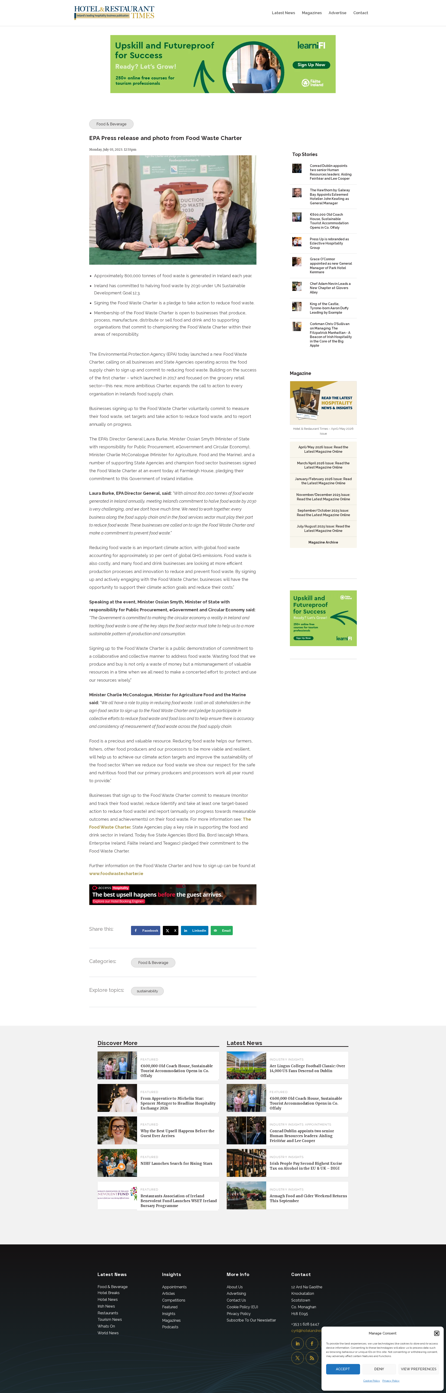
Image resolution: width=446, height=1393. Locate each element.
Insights (168, 1314)
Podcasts (170, 1327)
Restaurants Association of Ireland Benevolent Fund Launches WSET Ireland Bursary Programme (179, 1201)
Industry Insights (287, 1059)
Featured (150, 1059)
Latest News (283, 13)
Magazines (312, 13)
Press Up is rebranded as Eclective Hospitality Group (329, 243)
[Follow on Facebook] (312, 1343)
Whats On (106, 1326)
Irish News (106, 1306)
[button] (436, 1333)
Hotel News (108, 1299)
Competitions (173, 1300)
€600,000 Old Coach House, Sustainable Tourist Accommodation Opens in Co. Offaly (177, 1071)
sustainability (147, 991)
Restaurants (108, 1313)
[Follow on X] (297, 1358)
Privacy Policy (391, 1380)
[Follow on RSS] (312, 1358)
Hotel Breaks (109, 1293)
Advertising (236, 1293)
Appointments (318, 1124)
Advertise (337, 13)
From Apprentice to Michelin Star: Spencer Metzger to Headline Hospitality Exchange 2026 (178, 1103)
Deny (379, 1369)
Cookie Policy (371, 1380)
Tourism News (110, 1319)
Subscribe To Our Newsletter (251, 1320)
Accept (343, 1369)
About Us (235, 1287)
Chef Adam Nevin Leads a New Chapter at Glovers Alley (330, 288)
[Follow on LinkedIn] (297, 1343)
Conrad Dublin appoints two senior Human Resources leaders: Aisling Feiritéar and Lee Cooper (302, 1136)
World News (108, 1333)
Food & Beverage (111, 124)
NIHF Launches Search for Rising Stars (176, 1163)
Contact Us (236, 1300)
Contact (360, 13)
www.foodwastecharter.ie (116, 873)
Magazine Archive (323, 542)
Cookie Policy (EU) (242, 1307)
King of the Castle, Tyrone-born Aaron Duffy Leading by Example (329, 308)
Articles (168, 1293)
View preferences (418, 1369)
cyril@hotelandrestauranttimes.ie (319, 1330)
